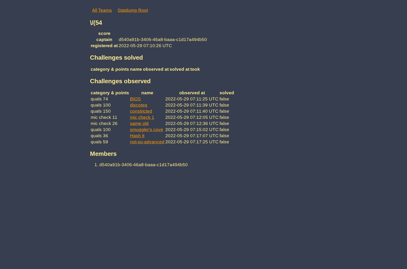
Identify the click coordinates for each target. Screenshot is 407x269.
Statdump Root (133, 10)
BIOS (135, 98)
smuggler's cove (146, 129)
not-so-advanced (147, 141)
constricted (141, 111)
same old (139, 123)
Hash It (137, 135)
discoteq (138, 105)
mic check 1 (142, 117)
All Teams (102, 10)
